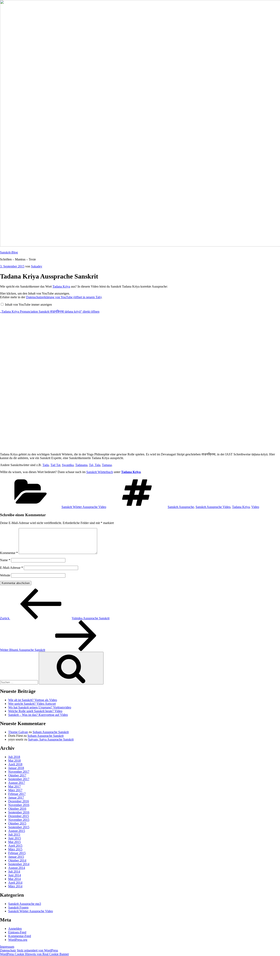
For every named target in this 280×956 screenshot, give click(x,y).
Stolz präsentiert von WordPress (37, 950)
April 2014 (15, 882)
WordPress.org (17, 939)
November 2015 (18, 819)
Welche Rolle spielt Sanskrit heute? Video (35, 711)
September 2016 (18, 812)
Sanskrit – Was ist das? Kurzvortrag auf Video (38, 714)
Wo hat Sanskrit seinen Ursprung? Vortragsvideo (39, 707)
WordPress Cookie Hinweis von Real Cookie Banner (34, 954)
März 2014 (15, 886)
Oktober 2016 (17, 808)
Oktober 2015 (17, 823)
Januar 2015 (16, 856)
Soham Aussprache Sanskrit (51, 732)
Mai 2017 (14, 786)
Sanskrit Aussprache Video (213, 507)
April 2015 (15, 845)
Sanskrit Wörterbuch (99, 472)
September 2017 (18, 779)
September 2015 (18, 827)
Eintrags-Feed (17, 932)
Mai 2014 (14, 879)
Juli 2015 (14, 834)
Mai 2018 (14, 760)
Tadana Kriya (61, 286)
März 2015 (15, 849)
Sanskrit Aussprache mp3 (24, 903)
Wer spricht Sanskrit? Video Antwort (32, 703)
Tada (45, 465)
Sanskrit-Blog (9, 252)
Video (255, 507)
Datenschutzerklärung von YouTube (63, 297)
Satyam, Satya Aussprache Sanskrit (51, 739)
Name (5, 560)
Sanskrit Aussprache (181, 507)
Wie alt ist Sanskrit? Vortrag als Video (32, 700)
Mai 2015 (14, 842)
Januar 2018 (16, 768)
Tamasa (107, 465)
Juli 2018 (14, 757)
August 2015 (16, 831)
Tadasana (81, 465)
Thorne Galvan (18, 732)
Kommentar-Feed (19, 936)
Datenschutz (8, 950)
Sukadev (36, 266)
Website (5, 575)
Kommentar (9, 553)
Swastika (68, 465)
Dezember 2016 (18, 801)
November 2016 (18, 805)
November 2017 (18, 771)
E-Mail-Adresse (11, 567)
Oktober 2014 (17, 860)
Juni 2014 (14, 875)
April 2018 (15, 764)
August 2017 (16, 782)
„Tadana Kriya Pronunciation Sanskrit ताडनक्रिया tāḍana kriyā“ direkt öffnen (49, 311)
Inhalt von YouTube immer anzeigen (28, 304)
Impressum (7, 946)
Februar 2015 (17, 853)
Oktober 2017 (17, 775)
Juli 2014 (14, 871)
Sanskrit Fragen (18, 907)
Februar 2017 (17, 794)
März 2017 (15, 790)
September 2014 (18, 864)
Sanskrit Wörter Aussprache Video (83, 507)
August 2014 (16, 868)
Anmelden (15, 928)
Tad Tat (55, 465)
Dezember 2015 (18, 816)
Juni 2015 (14, 838)
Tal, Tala (94, 465)
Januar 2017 (16, 797)
